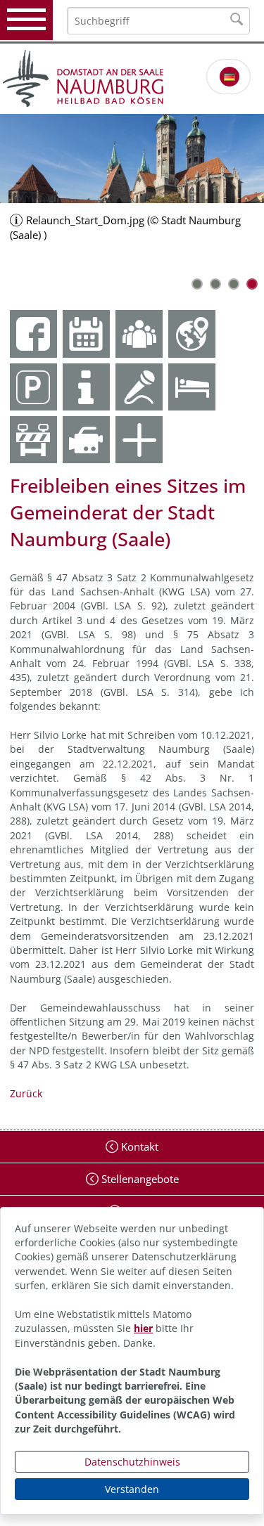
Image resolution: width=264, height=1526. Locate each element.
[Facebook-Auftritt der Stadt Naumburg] (33, 333)
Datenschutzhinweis (132, 1461)
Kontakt (138, 1146)
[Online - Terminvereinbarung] (86, 333)
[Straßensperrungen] (33, 439)
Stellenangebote (139, 1179)
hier (143, 1328)
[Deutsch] (229, 76)
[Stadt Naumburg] (132, 79)
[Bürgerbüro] (139, 333)
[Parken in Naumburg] (33, 386)
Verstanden (132, 1489)
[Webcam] (86, 439)
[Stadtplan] (191, 333)
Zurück (26, 1093)
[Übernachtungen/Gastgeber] (191, 386)
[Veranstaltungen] (139, 386)
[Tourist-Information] (86, 386)
